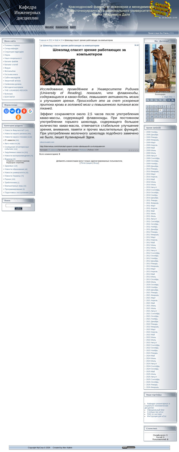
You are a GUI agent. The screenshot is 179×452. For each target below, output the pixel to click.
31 (152, 120)
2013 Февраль (152, 266)
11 (156, 110)
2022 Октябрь (152, 348)
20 (164, 113)
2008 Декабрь (152, 135)
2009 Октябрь (152, 161)
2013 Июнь (151, 277)
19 (160, 113)
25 (156, 117)
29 (173, 117)
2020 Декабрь (152, 290)
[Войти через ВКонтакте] (12, 111)
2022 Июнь (151, 337)
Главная (49, 27)
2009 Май (150, 148)
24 (61, 40)
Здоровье (9, 166)
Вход (73, 27)
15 (173, 110)
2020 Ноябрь (152, 287)
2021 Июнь (151, 306)
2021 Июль (151, 308)
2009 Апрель (151, 145)
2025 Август (151, 377)
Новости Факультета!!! (14, 130)
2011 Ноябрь (151, 227)
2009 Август (151, 156)
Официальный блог (155, 410)
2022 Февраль (152, 327)
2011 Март (150, 206)
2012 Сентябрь (153, 253)
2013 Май (150, 274)
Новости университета (15, 172)
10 (152, 110)
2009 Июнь (151, 150)
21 (169, 113)
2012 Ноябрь (152, 258)
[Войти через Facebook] (18, 111)
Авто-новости (11, 143)
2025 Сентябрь (153, 379)
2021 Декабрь (152, 321)
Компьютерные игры (14, 186)
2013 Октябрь (152, 279)
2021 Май (150, 303)
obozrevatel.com (47, 142)
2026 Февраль (152, 387)
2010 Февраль (152, 171)
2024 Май (150, 356)
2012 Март (151, 237)
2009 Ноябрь (152, 163)
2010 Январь (152, 169)
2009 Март (151, 142)
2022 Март (151, 329)
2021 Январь (152, 292)
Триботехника (11, 182)
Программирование (13, 189)
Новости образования (14, 169)
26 (160, 117)
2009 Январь (152, 137)
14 (169, 110)
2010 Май (150, 179)
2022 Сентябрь (153, 345)
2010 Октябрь (152, 192)
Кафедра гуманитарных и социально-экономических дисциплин (157, 406)
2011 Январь (151, 200)
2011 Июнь (151, 213)
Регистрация (61, 27)
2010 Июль (151, 185)
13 (164, 110)
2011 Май (150, 211)
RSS (172, 33)
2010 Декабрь (152, 198)
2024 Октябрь (152, 369)
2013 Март (151, 269)
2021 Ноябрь (152, 319)
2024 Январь (152, 353)
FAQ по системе (154, 414)
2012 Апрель (151, 240)
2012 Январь (152, 232)
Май (56, 40)
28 (169, 117)
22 (173, 113)
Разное (8, 179)
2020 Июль (151, 282)
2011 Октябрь (152, 224)
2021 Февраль (152, 295)
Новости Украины (12, 176)
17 (152, 113)
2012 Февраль (152, 235)
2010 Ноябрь (152, 195)
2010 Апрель (151, 177)
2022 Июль (151, 340)
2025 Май (150, 371)
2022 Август (151, 342)
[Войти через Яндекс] (24, 111)
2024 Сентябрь (153, 366)
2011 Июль (151, 216)
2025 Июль (151, 374)
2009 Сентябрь (153, 158)
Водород (8, 159)
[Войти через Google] (30, 111)
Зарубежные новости (14, 152)
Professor (83, 150)
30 (148, 120)
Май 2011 (168, 97)
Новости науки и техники (16, 137)
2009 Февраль (152, 140)
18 (156, 113)
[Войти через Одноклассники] (18, 117)
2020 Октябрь (152, 285)
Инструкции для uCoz (156, 416)
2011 (51, 40)
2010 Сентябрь (153, 190)
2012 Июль (151, 248)
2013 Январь (152, 263)
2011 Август (151, 219)
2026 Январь (152, 385)
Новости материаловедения (17, 156)
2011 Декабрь (152, 229)
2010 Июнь (151, 182)
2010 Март (151, 174)
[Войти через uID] (6, 111)
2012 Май (150, 242)
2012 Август (151, 250)
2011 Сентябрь (152, 221)
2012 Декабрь (152, 261)
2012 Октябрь (152, 256)
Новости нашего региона (16, 133)
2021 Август (151, 311)
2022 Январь (152, 324)
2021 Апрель (151, 300)
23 (148, 117)
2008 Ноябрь (152, 132)
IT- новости (10, 140)
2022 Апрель (151, 332)
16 (148, 113)
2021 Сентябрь (153, 314)
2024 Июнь (151, 358)
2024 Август (151, 364)
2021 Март (151, 298)
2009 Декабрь (152, 166)
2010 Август (151, 187)
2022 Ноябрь (152, 350)
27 (164, 117)
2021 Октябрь (152, 316)
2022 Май (150, 335)
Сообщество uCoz (155, 412)
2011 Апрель (151, 208)
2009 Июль (151, 153)
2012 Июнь (151, 245)
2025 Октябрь (152, 382)
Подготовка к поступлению (16, 192)
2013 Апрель (151, 271)
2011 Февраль (152, 203)
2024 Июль (151, 361)
